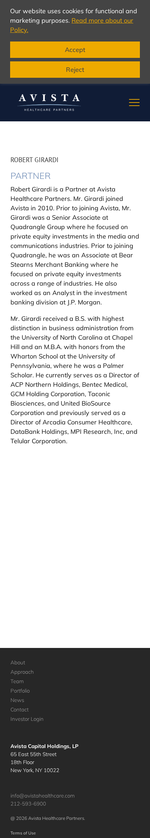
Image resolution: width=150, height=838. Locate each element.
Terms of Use (23, 833)
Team (17, 681)
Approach (22, 672)
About (17, 662)
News (17, 700)
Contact (19, 709)
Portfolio (20, 690)
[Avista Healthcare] (49, 102)
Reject (75, 70)
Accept (75, 50)
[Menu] (134, 102)
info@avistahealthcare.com (42, 795)
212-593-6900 (28, 803)
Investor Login (27, 719)
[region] (75, 42)
